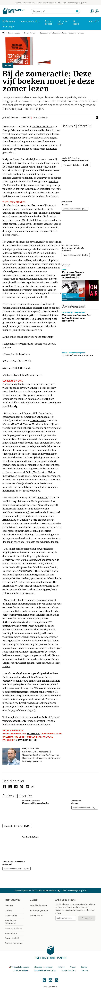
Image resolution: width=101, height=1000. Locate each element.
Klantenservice (12, 900)
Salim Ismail (43, 416)
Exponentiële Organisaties (18, 343)
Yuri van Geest (38, 420)
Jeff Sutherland (21, 368)
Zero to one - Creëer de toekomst (73, 249)
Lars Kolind (20, 375)
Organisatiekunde (30, 33)
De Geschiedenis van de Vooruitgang (22, 166)
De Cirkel (34, 137)
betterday (33, 733)
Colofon (61, 967)
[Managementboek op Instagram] (56, 980)
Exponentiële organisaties (75, 160)
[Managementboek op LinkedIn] (44, 980)
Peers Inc (9, 354)
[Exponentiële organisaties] (70, 142)
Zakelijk (34, 900)
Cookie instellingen (20, 970)
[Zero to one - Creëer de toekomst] (70, 229)
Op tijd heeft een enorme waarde (77, 355)
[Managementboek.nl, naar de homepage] (13, 14)
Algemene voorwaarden (43, 967)
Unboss (8, 375)
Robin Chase (23, 354)
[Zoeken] (77, 11)
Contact (8, 910)
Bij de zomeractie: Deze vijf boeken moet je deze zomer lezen (62, 33)
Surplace (53, 181)
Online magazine (14, 33)
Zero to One (10, 361)
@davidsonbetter (26, 740)
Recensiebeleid (12, 938)
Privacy (73, 967)
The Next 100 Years (42, 126)
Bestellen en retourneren (11, 921)
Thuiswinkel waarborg (20, 967)
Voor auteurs (11, 933)
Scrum (7, 368)
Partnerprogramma (14, 943)
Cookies (84, 967)
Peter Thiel (25, 361)
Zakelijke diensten (38, 905)
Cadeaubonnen (37, 915)
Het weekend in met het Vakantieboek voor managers (76, 318)
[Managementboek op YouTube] (50, 980)
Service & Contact (68, 970)
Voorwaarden (11, 915)
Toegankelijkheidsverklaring (45, 970)
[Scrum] (70, 186)
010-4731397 (94, 21)
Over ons (9, 905)
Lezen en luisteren (13, 928)
